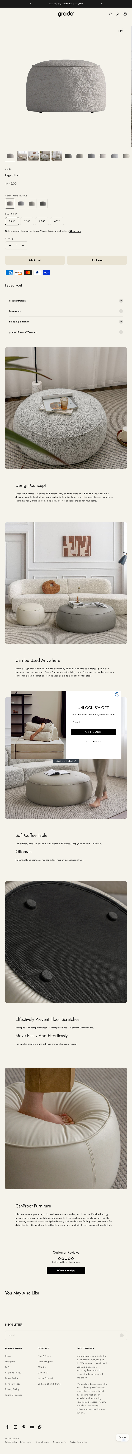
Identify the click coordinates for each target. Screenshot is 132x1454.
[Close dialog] (117, 694)
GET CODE (93, 731)
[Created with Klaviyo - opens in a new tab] (66, 761)
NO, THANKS (93, 741)
